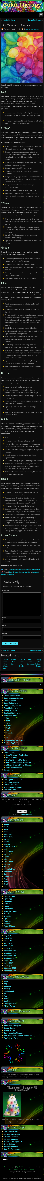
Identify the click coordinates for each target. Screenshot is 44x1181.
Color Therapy (22, 5)
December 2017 (10, 955)
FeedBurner (27, 814)
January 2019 (9, 948)
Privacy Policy (9, 1006)
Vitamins (7, 921)
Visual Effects (9, 926)
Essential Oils (9, 896)
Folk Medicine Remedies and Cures (18, 1035)
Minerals (7, 913)
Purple (8, 728)
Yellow (8, 738)
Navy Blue (8, 871)
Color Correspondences (13, 698)
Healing (7, 988)
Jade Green (8, 851)
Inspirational (9, 991)
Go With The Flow (11, 1136)
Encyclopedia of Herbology (14, 1033)
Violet (8, 735)
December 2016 (10, 968)
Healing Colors (11, 757)
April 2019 (8, 943)
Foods (6, 906)
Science (7, 923)
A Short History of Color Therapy (19, 765)
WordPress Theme (24, 1178)
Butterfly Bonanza (11, 1146)
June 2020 (8, 938)
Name (4, 618)
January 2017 (9, 965)
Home (6, 981)
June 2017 (8, 960)
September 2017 (10, 958)
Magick (6, 983)
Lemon (6, 856)
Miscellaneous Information (14, 740)
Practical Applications (32, 570)
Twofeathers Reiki (11, 1038)
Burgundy (8, 834)
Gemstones (8, 908)
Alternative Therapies (12, 1025)
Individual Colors (10, 715)
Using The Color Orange (39, 663)
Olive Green (8, 876)
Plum (6, 881)
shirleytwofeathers (32, 29)
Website (5, 634)
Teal (5, 886)
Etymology (8, 898)
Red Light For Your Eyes (13, 779)
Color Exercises (10, 700)
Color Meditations (11, 703)
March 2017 (8, 963)
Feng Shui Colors (11, 708)
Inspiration (35, 1167)
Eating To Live (9, 1030)
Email (4, 626)
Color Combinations (12, 695)
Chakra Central (9, 1028)
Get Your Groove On (12, 1134)
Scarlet (6, 884)
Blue (7, 718)
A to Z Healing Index (14, 767)
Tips (5, 918)
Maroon (7, 864)
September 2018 (10, 953)
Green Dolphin (9, 1144)
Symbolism (10, 575)
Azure (6, 831)
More (6, 998)
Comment (5, 591)
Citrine (6, 839)
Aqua (6, 829)
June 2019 (8, 940)
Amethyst (7, 827)
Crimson (7, 844)
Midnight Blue (9, 869)
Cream (6, 841)
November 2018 (10, 950)
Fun (5, 996)
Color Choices (14, 572)
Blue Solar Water (8, 20)
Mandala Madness (11, 1139)
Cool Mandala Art (10, 1131)
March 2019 (8, 945)
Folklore (7, 903)
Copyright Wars (10, 1003)
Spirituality (8, 986)
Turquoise (10, 733)
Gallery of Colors (10, 710)
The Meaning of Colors (13, 787)
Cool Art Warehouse (12, 1149)
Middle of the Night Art (13, 1141)
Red (7, 730)
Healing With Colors (12, 713)
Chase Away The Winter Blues (5, 664)
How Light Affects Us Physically (18, 762)
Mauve (6, 866)
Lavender (7, 854)
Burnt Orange (9, 836)
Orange (8, 725)
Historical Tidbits (10, 911)
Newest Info (8, 770)
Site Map (7, 1001)
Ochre (6, 874)
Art (5, 993)
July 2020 (7, 935)
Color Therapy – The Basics (17, 755)
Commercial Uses (25, 572)
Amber (6, 824)
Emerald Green (9, 846)
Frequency (8, 901)
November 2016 (10, 970)
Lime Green (8, 861)
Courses (15, 1169)
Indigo (8, 723)
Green (8, 720)
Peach (6, 879)
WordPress (13, 1178)
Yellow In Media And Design (22, 663)
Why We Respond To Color (16, 760)
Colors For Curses (35, 20)
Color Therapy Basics (17, 570)
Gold (6, 849)
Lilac (6, 859)
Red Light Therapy (11, 782)
